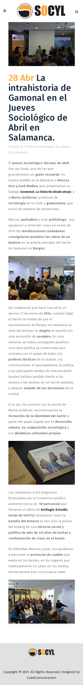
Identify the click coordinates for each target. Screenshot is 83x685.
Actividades (46, 147)
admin (65, 147)
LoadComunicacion (41, 678)
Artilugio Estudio (54, 510)
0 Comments (17, 152)
